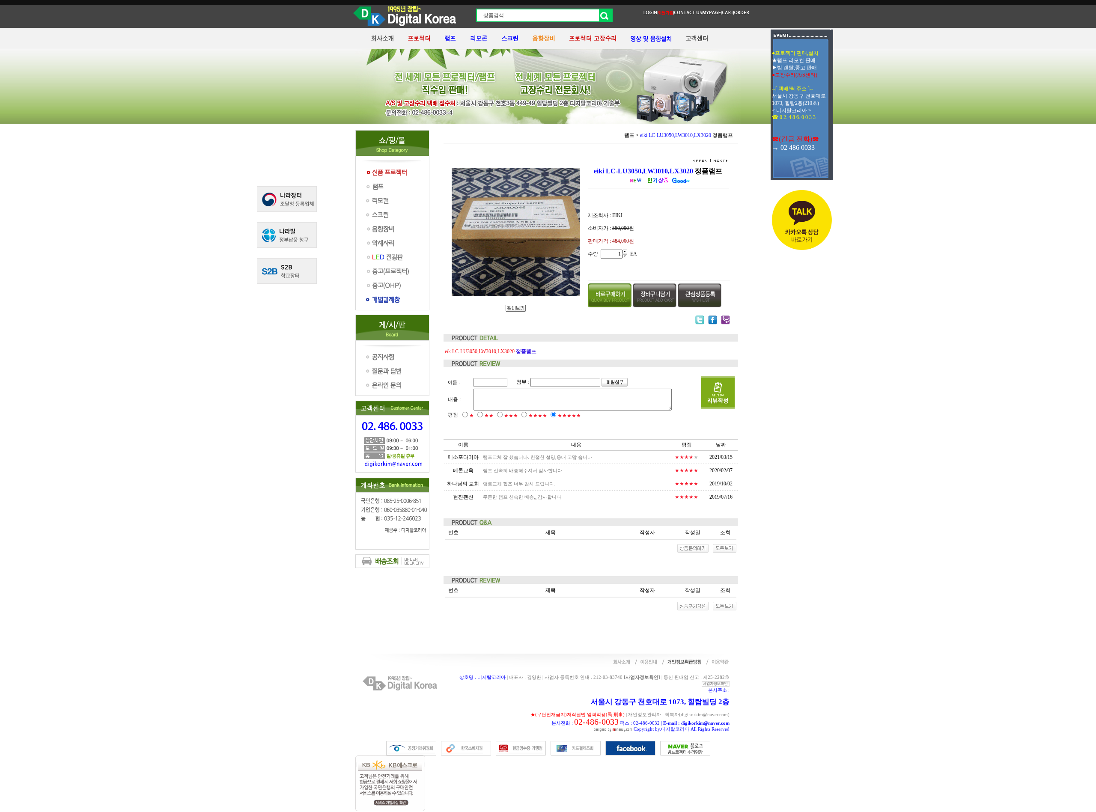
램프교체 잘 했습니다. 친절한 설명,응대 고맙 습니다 (537, 457)
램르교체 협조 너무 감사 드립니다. (519, 483)
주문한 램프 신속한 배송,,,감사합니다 (522, 497)
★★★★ (537, 416)
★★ (489, 416)
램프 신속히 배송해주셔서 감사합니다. (523, 470)
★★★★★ (569, 416)
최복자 (672, 714)
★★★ (511, 416)
